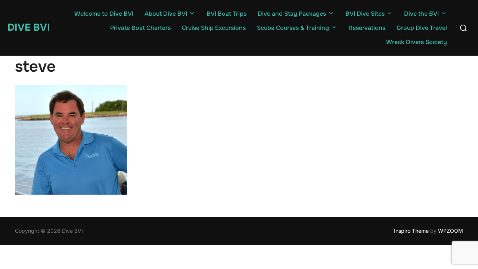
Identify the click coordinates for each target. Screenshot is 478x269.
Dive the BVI (421, 14)
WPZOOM (450, 231)
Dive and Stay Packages (292, 14)
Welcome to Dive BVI (103, 14)
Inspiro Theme (411, 231)
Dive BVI (28, 27)
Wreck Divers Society (416, 42)
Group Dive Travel (422, 28)
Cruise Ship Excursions (214, 28)
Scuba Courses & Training (293, 28)
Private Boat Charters (140, 28)
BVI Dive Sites (365, 14)
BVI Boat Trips (226, 14)
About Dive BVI (166, 14)
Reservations (366, 28)
